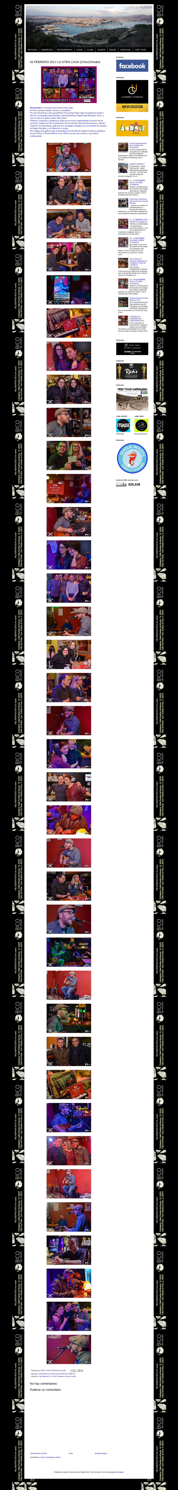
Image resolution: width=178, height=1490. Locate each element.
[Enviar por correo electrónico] (71, 1370)
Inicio (71, 1453)
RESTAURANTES (64, 50)
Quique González (39, 128)
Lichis (99, 116)
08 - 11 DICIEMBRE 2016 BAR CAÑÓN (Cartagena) (137, 240)
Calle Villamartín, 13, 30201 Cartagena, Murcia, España (57, 1376)
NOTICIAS (32, 50)
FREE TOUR (140, 50)
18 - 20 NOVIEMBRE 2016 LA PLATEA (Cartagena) (137, 282)
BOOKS (112, 50)
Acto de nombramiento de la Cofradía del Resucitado (138, 145)
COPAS (79, 50)
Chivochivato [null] (35, 108)
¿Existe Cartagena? (137, 164)
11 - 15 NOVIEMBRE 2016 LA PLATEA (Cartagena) (137, 183)
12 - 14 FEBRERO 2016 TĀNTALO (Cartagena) (139, 221)
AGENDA (101, 50)
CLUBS (90, 50)
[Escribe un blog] (74, 1370)
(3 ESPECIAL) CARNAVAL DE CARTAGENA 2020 (137, 319)
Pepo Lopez (80, 113)
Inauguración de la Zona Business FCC (139, 299)
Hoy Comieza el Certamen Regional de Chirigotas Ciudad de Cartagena (138, 262)
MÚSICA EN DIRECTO (67, 1374)
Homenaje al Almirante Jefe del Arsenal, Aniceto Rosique (139, 201)
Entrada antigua (101, 1453)
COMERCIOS (47, 50)
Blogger (121, 1472)
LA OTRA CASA (53, 1374)
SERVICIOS (125, 50)
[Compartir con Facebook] (79, 1370)
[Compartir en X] (76, 1370)
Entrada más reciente (39, 1453)
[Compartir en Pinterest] (82, 1370)
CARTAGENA (42, 1374)
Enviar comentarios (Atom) (51, 1457)
